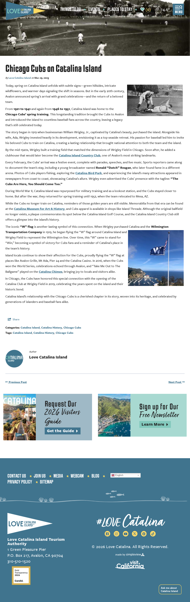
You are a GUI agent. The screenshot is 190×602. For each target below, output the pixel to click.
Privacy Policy (19, 482)
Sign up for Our (159, 411)
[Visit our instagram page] (116, 534)
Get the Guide (64, 431)
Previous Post (17, 382)
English (118, 475)
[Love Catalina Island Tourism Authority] (26, 11)
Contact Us (16, 476)
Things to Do (70, 9)
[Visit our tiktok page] (153, 534)
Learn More (156, 424)
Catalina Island (30, 327)
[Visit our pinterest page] (144, 534)
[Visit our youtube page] (125, 534)
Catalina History (51, 327)
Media (58, 476)
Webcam (77, 476)
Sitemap (46, 482)
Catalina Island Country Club (79, 155)
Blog (95, 476)
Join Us (40, 476)
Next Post (175, 382)
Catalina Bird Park (88, 173)
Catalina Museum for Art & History (39, 208)
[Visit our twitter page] (134, 534)
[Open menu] (178, 9)
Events (94, 9)
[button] (169, 589)
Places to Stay (119, 9)
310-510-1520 (19, 561)
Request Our (62, 413)
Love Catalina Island (20, 78)
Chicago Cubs (72, 327)
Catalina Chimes (50, 271)
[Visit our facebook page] (107, 534)
